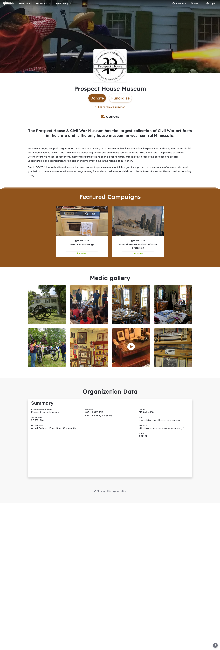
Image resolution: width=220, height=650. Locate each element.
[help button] (215, 645)
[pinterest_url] (146, 436)
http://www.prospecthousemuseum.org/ (161, 428)
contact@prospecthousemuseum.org (159, 420)
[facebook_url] (139, 436)
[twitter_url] (142, 436)
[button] (131, 347)
